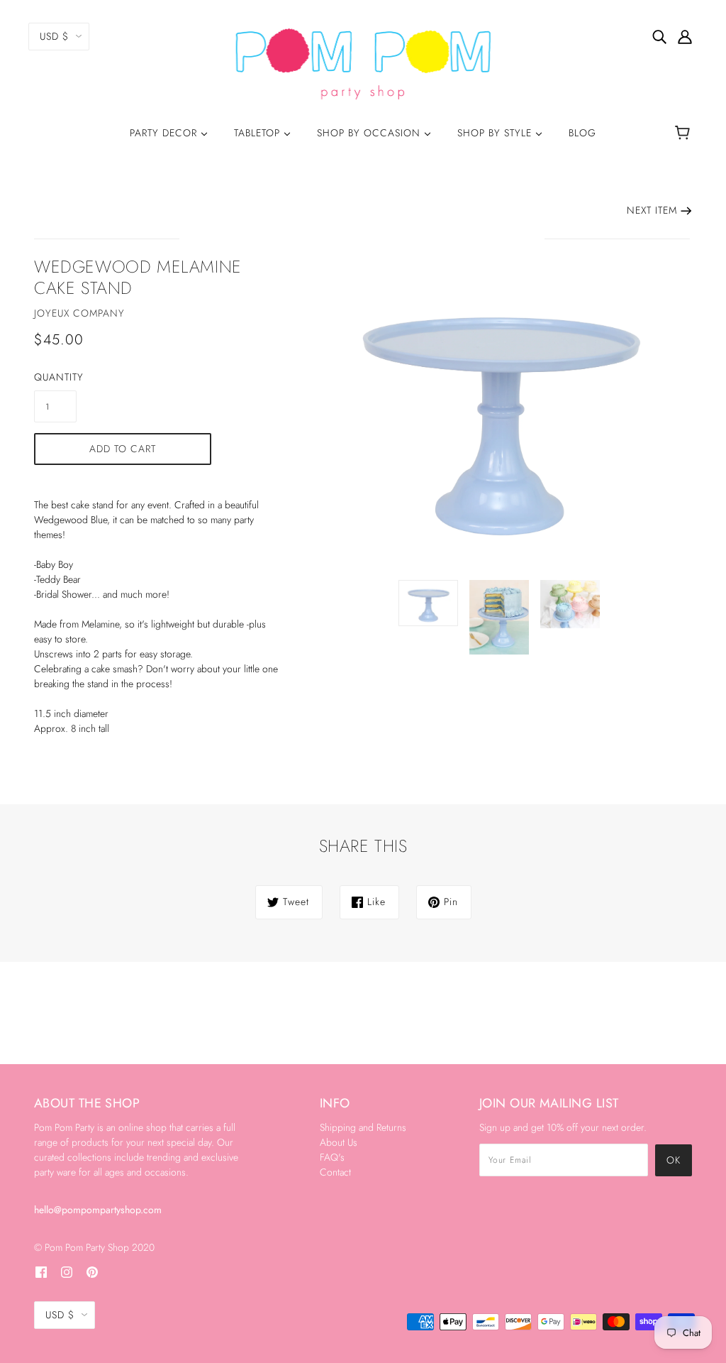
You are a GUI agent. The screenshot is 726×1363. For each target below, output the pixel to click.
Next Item (652, 210)
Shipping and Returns (363, 1127)
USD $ (54, 36)
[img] (659, 36)
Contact (335, 1172)
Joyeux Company (79, 313)
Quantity (55, 377)
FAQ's (332, 1157)
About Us (338, 1142)
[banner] (363, 62)
